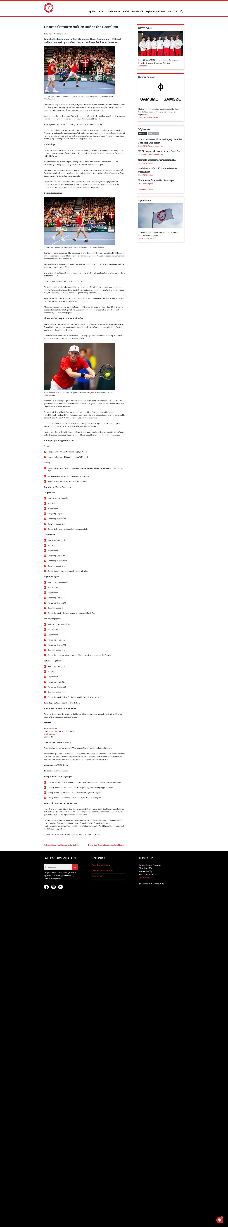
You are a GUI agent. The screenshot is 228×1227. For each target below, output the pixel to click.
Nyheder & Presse (155, 11)
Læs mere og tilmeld (147, 238)
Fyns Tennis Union (100, 865)
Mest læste (153, 134)
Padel (126, 11)
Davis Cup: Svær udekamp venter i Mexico (106, 845)
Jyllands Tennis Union (102, 870)
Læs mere (142, 66)
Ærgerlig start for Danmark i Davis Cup (62, 845)
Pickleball (137, 11)
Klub (101, 11)
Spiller (92, 11)
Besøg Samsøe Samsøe (148, 118)
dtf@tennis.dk (145, 877)
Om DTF (172, 11)
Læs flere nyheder (146, 189)
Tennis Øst (96, 876)
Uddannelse (113, 11)
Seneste (142, 134)
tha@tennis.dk (50, 734)
